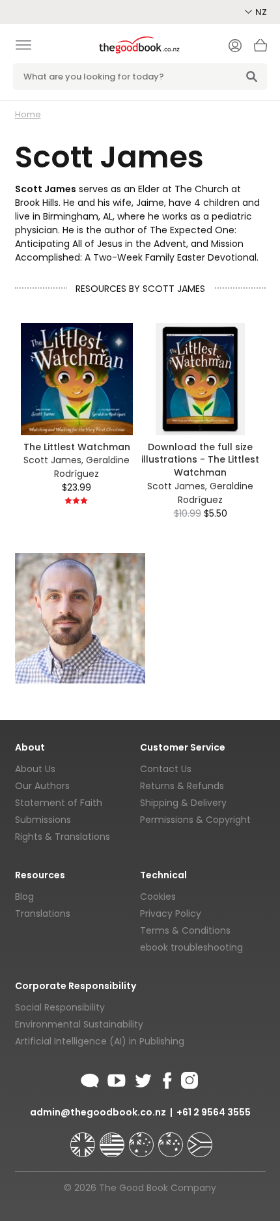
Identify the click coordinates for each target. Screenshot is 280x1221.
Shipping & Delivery (183, 802)
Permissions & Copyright (195, 819)
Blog (24, 896)
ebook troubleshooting (191, 947)
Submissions (43, 819)
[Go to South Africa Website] (200, 1138)
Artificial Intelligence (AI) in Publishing (99, 1041)
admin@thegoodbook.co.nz (98, 1112)
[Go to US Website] (113, 1138)
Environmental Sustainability (79, 1024)
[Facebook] (166, 1078)
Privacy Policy (170, 913)
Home (28, 114)
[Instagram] (188, 1078)
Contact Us (165, 768)
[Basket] (260, 48)
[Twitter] (142, 1078)
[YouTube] (116, 1078)
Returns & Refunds (182, 785)
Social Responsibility (60, 1007)
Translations (42, 913)
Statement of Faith (58, 802)
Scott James (52, 460)
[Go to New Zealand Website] (172, 1138)
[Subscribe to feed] (90, 1078)
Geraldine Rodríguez (92, 466)
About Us (35, 768)
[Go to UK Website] (84, 1138)
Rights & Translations (62, 836)
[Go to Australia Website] (142, 1138)
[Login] (235, 47)
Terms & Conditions (185, 930)
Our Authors (42, 785)
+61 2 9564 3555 (213, 1112)
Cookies (158, 896)
